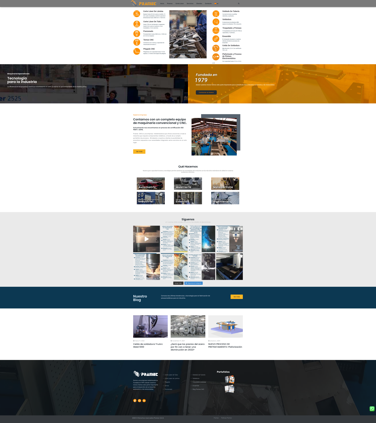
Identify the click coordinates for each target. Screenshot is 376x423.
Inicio (162, 3)
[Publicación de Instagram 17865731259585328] (201, 239)
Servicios (190, 3)
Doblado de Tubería (199, 375)
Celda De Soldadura (231, 45)
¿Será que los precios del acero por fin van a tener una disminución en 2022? (188, 347)
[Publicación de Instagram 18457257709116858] (174, 239)
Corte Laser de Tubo (171, 375)
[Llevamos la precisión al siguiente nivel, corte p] (146, 239)
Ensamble (226, 36)
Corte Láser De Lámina (153, 11)
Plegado (167, 382)
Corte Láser (180, 3)
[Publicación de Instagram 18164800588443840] (229, 239)
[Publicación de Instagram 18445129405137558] (146, 266)
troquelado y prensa (199, 382)
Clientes (199, 3)
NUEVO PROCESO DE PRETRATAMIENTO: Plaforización (225, 345)
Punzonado (168, 389)
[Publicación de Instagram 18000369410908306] (174, 266)
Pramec (170, 3)
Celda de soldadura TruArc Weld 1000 (148, 345)
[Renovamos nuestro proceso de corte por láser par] (229, 266)
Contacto (208, 3)
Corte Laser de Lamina (172, 378)
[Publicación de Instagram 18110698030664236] (201, 266)
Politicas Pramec (226, 418)
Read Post (150, 326)
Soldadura (196, 378)
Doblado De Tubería (230, 11)
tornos (167, 386)
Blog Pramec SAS (198, 389)
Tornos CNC (148, 40)
